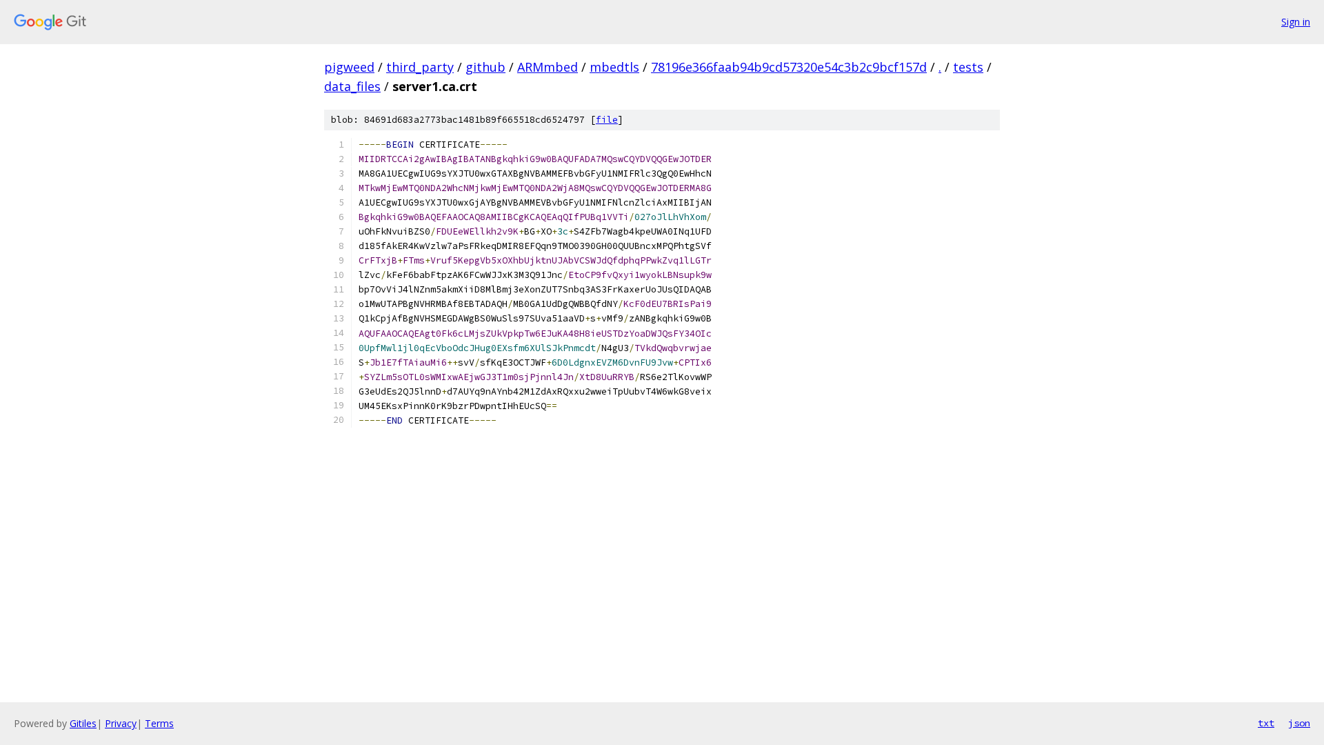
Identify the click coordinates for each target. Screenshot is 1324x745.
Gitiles (83, 723)
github (485, 67)
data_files (352, 86)
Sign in (1295, 21)
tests (968, 67)
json (1299, 723)
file (607, 120)
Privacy (121, 723)
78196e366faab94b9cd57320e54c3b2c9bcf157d (789, 67)
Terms (159, 723)
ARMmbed (547, 67)
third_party (420, 67)
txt (1266, 723)
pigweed (349, 67)
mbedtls (614, 67)
